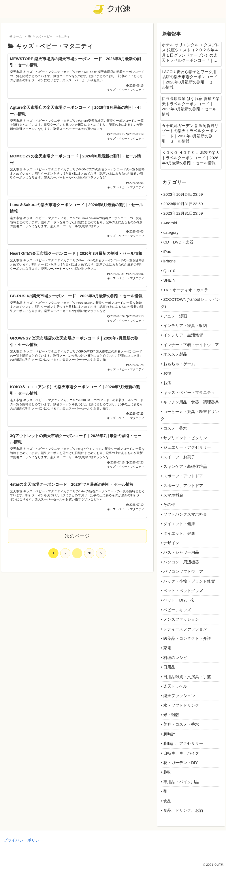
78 (89, 553)
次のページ (77, 536)
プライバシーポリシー (23, 840)
